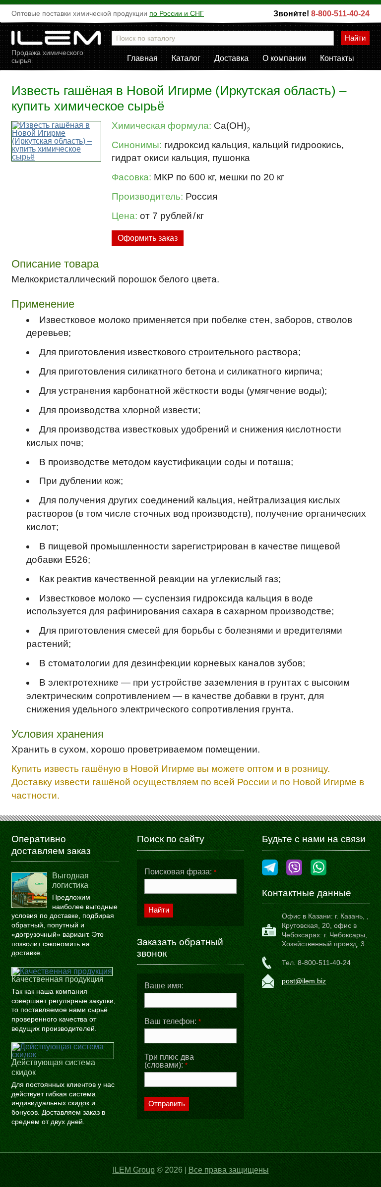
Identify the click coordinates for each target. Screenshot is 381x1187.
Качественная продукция (57, 979)
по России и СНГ (176, 13)
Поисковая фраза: (180, 872)
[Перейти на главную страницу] (56, 41)
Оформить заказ (148, 238)
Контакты (337, 58)
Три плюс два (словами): (169, 1061)
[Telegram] (270, 868)
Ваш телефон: (172, 1021)
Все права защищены (229, 1170)
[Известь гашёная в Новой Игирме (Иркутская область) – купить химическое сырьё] (56, 141)
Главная (142, 58)
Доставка (231, 58)
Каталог (186, 58)
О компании (284, 58)
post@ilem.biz (304, 981)
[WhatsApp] (318, 868)
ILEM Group (134, 1170)
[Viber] (294, 868)
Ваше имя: (164, 986)
